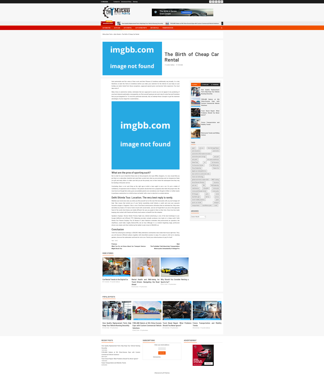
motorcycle (216, 188)
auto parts (194, 159)
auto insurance (196, 151)
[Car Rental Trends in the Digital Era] (116, 266)
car (205, 162)
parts (207, 194)
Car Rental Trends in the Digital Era (115, 279)
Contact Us (116, 1)
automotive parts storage (199, 156)
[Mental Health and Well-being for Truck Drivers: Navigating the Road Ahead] (145, 266)
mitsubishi (206, 188)
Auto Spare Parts (141, 28)
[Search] (222, 28)
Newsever (158, 373)
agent (193, 148)
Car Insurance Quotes (197, 165)
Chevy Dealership (196, 168)
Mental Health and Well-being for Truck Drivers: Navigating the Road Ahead (145, 281)
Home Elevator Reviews (198, 182)
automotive (216, 151)
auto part (216, 156)
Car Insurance (215, 162)
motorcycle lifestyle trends (199, 191)
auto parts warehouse (213, 159)
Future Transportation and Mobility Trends (114, 363)
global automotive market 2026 (200, 179)
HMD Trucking (215, 179)
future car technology (197, 176)
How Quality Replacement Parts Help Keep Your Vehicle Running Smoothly (142, 23)
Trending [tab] (215, 84)
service (217, 197)
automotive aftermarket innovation (201, 153)
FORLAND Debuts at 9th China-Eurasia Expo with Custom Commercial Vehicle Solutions (194, 23)
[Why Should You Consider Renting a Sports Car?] (175, 266)
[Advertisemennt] (182, 12)
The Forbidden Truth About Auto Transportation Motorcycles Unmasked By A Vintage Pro (165, 246)
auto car (201, 148)
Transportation (167, 28)
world (215, 205)
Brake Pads (195, 162)
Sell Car (207, 197)
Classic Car (216, 168)
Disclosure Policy (126, 1)
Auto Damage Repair (213, 148)
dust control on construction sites (201, 174)
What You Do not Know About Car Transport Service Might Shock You (129, 246)
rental (116, 240)
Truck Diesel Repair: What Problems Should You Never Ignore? (210, 113)
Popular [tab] (205, 84)
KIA (204, 185)
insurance (216, 182)
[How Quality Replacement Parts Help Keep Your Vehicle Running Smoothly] (195, 91)
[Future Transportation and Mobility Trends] (195, 123)
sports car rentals (196, 202)
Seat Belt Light (196, 197)
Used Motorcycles (207, 205)
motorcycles (215, 191)
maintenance (195, 188)
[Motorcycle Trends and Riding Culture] (195, 134)
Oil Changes (195, 194)
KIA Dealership (215, 185)
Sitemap (135, 1)
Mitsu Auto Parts (107, 34)
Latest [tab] (195, 84)
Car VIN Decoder (214, 165)
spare (217, 199)
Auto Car (117, 28)
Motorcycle (155, 28)
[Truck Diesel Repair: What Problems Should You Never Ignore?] (195, 113)
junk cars (194, 185)
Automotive (106, 28)
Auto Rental (128, 28)
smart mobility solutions (198, 199)
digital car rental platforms (199, 171)
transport (216, 202)
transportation (196, 205)
